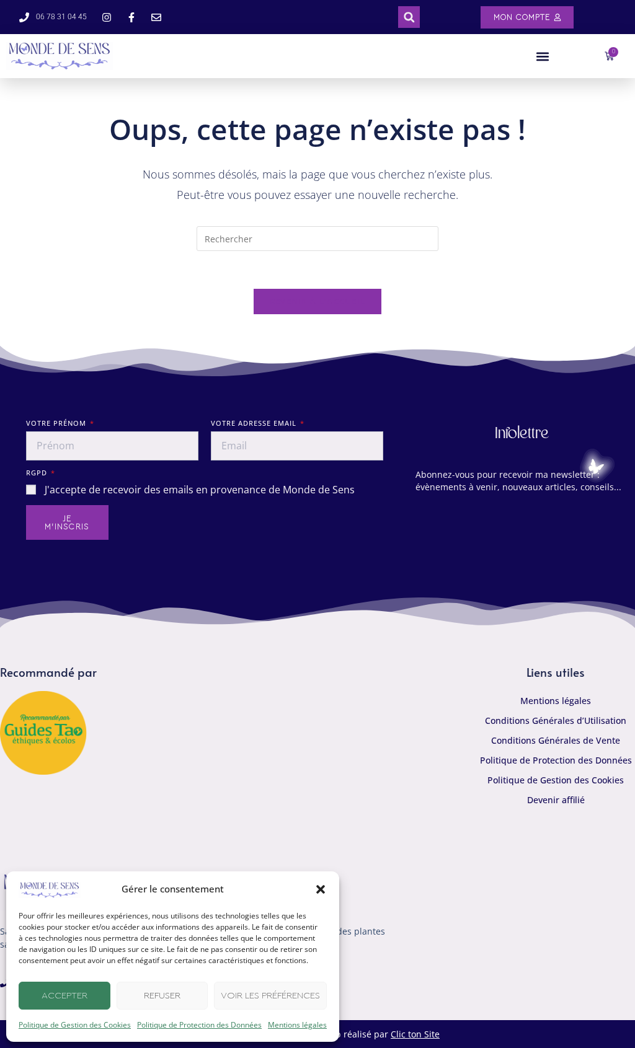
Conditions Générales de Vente (555, 740)
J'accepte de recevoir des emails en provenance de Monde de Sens (200, 489)
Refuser (162, 995)
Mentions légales (297, 1024)
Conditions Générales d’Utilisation (555, 720)
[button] (320, 889)
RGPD (38, 472)
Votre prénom (57, 423)
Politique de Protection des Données (199, 1024)
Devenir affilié (556, 800)
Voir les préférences (270, 995)
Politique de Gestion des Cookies (75, 1024)
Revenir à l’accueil (318, 301)
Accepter (64, 995)
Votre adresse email (255, 423)
